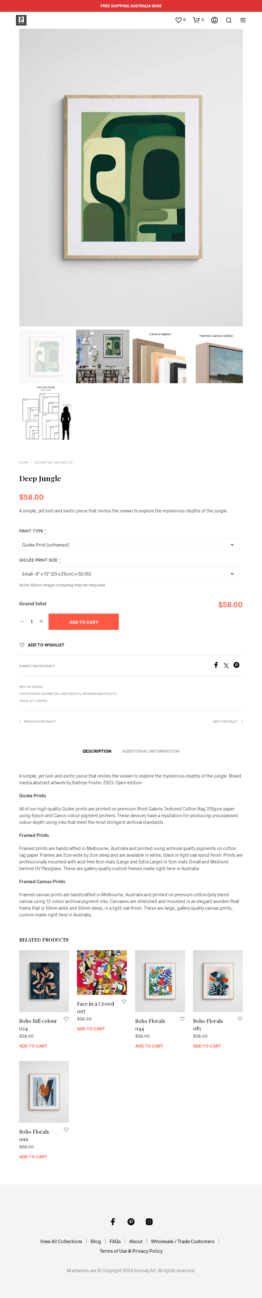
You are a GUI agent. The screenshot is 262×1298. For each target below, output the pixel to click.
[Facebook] (218, 666)
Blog (96, 1241)
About (136, 1241)
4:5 (32, 701)
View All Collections (61, 1241)
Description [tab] (97, 751)
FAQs (115, 1241)
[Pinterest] (238, 666)
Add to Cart (33, 1045)
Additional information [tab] (151, 751)
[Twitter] (228, 666)
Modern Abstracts (99, 694)
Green (41, 701)
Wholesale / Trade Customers (182, 1241)
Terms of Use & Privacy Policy (131, 1251)
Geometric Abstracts (54, 462)
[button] (180, 20)
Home (24, 462)
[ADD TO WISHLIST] (66, 1019)
